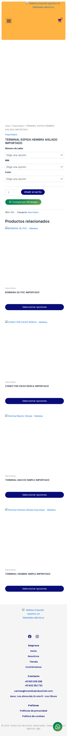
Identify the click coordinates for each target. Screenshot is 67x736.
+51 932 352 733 (33, 685)
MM (7, 160)
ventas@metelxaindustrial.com (33, 691)
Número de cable (14, 148)
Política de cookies (33, 716)
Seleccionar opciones (34, 307)
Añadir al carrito (33, 192)
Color (8, 172)
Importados (18, 126)
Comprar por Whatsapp (24, 202)
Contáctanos (33, 667)
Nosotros (33, 656)
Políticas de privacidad (33, 710)
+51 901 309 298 (33, 681)
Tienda (33, 661)
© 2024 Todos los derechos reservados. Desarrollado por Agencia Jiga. (33, 727)
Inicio (7, 126)
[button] (8, 20)
